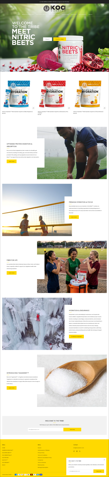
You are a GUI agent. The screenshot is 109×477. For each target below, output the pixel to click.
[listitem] (54, 2)
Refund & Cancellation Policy (45, 457)
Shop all (47, 39)
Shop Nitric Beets (60, 39)
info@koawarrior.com (78, 448)
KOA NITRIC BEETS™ (41, 14)
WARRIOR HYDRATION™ (28, 14)
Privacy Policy (41, 452)
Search (39, 448)
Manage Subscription (43, 467)
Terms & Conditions (42, 455)
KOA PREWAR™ (82, 14)
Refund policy (41, 465)
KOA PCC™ (74, 14)
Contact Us (40, 460)
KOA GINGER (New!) (54, 14)
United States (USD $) (6, 474)
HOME (18, 14)
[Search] (106, 5)
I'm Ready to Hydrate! (76, 336)
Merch (90, 14)
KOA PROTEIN (65, 14)
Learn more (11, 161)
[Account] (99, 5)
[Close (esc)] (104, 460)
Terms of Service (42, 462)
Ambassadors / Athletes (44, 450)
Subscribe (98, 471)
